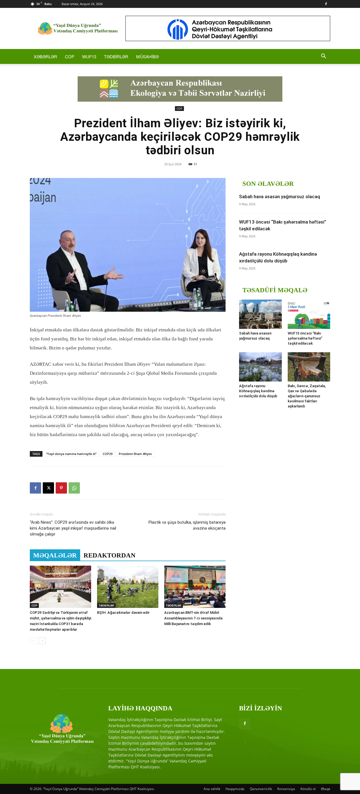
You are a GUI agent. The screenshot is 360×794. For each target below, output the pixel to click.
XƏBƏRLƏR (45, 56)
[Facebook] (326, 4)
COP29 (107, 454)
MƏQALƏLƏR (55, 555)
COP (69, 56)
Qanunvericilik (261, 788)
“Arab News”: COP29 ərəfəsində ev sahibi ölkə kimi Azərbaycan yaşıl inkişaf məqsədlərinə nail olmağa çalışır (73, 528)
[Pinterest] (61, 488)
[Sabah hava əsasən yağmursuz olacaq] (260, 314)
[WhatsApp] (74, 488)
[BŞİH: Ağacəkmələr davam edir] (127, 587)
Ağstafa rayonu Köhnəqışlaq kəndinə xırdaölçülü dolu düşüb (258, 391)
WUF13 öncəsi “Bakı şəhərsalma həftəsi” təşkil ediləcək (305, 338)
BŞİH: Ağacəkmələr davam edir (123, 612)
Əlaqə (325, 788)
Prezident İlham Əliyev (135, 454)
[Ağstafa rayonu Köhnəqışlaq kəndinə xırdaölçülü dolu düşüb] (260, 367)
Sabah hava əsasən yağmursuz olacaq (279, 196)
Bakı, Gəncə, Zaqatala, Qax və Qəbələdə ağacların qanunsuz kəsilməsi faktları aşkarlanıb (307, 396)
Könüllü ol (308, 788)
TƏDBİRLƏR (116, 56)
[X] (48, 488)
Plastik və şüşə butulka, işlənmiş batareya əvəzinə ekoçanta (187, 525)
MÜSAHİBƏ (147, 56)
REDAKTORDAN (110, 555)
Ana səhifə (212, 788)
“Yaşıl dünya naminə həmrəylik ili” (71, 454)
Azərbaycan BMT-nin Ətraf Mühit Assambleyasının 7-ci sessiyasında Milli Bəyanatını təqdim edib (193, 618)
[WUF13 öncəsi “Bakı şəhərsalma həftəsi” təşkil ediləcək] (309, 314)
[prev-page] (33, 640)
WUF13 (89, 56)
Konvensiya (286, 788)
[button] (323, 56)
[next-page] (42, 640)
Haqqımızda (235, 788)
